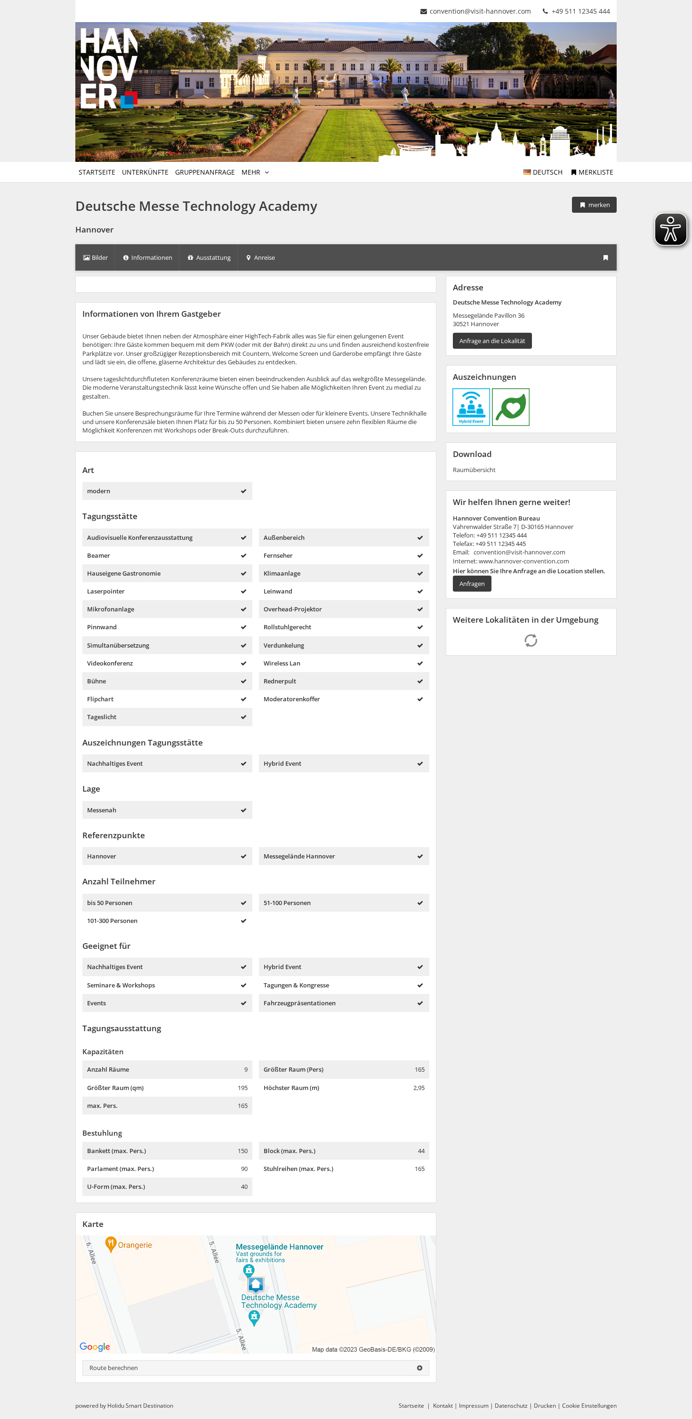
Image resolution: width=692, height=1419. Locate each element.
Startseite (411, 1406)
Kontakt (443, 1406)
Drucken (545, 1406)
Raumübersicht (474, 469)
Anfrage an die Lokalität (492, 341)
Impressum (474, 1406)
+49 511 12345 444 (580, 11)
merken (598, 204)
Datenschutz (511, 1406)
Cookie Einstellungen (589, 1406)
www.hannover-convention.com (523, 561)
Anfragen (472, 583)
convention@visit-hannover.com (480, 11)
